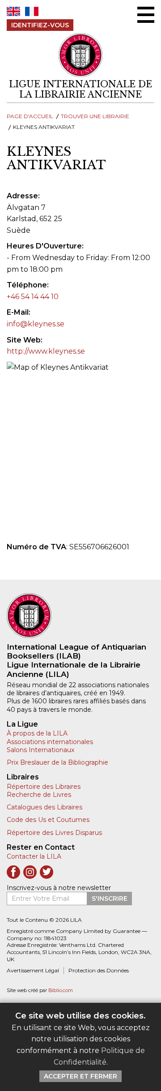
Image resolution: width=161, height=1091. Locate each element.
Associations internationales (50, 742)
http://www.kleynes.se (46, 351)
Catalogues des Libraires (44, 807)
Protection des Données (98, 970)
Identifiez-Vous (40, 25)
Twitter (46, 872)
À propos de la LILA (37, 733)
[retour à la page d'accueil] (80, 615)
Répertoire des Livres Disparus (54, 833)
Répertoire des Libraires (43, 787)
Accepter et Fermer (80, 1076)
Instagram (30, 872)
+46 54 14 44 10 (33, 296)
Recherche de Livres (39, 795)
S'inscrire (109, 898)
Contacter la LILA (34, 856)
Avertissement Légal (33, 970)
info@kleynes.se (35, 324)
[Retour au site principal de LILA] (81, 55)
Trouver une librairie (95, 116)
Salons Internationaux (40, 750)
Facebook (13, 872)
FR (31, 11)
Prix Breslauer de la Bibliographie (57, 762)
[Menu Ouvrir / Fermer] (145, 15)
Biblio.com (60, 990)
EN (13, 11)
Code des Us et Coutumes (48, 820)
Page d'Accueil (30, 116)
